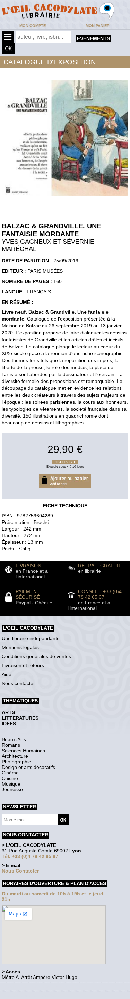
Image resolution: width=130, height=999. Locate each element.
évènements (93, 38)
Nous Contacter (20, 871)
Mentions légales (20, 647)
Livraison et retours (23, 665)
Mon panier (98, 26)
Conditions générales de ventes (36, 656)
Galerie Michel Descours (33, 995)
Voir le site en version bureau (38, 986)
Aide (6, 674)
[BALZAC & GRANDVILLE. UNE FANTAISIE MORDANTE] (65, 198)
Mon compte (32, 26)
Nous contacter (18, 683)
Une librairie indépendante (31, 638)
